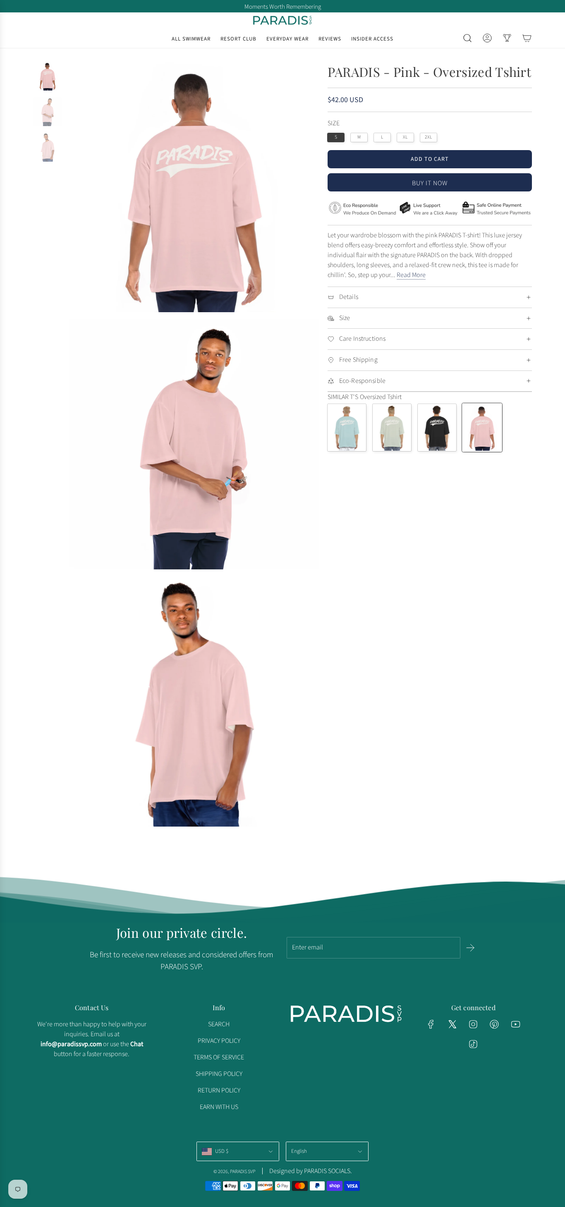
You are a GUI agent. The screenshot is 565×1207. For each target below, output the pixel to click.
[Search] (467, 38)
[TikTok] (473, 1044)
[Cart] (527, 38)
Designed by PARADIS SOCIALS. (310, 1171)
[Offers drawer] (507, 38)
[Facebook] (431, 1024)
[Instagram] (473, 1024)
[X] (452, 1024)
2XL (428, 137)
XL (405, 137)
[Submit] (470, 948)
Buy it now (430, 183)
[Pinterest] (494, 1024)
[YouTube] (515, 1024)
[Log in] (487, 38)
